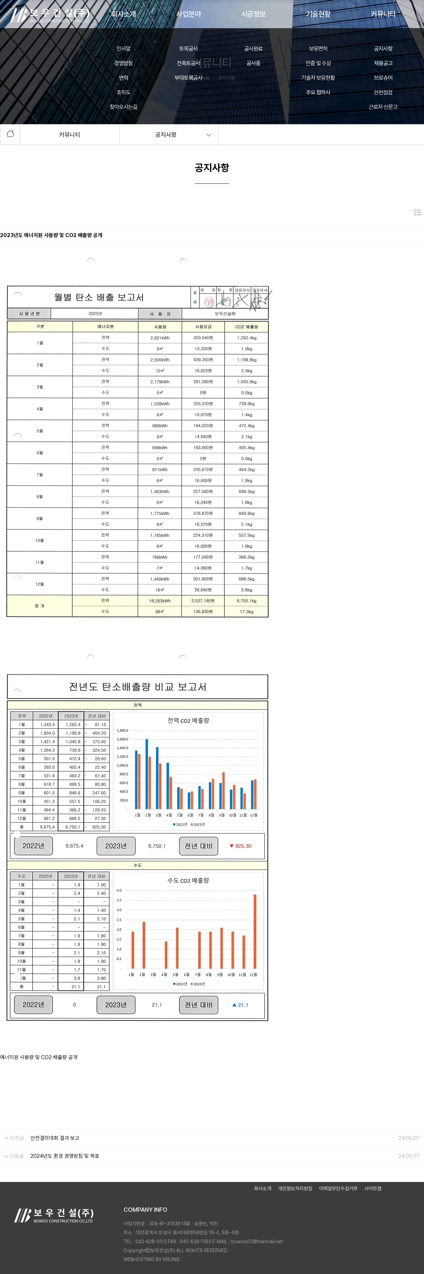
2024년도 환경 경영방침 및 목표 (64, 1156)
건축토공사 (188, 63)
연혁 (123, 77)
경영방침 (123, 63)
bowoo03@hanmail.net (257, 1242)
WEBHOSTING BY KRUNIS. (152, 1259)
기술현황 (318, 14)
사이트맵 (373, 1189)
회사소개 (123, 14)
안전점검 (383, 92)
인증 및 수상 (318, 63)
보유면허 (318, 48)
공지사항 (383, 48)
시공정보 (253, 14)
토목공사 (188, 48)
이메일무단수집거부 (338, 1189)
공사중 (253, 63)
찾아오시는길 (123, 107)
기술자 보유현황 (318, 77)
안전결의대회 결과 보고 (55, 1138)
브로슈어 (383, 77)
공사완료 (253, 48)
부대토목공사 (188, 77)
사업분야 (188, 14)
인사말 (124, 48)
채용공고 (383, 63)
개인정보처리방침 (295, 1189)
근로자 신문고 (383, 107)
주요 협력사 (318, 92)
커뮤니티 (383, 14)
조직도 (124, 92)
